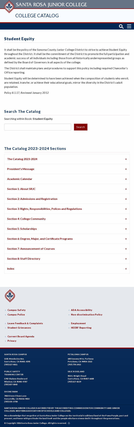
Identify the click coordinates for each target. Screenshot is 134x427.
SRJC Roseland (76, 371)
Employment (78, 323)
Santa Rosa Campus (15, 354)
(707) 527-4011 (10, 364)
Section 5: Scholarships (22, 228)
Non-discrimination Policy (86, 314)
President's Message (20, 168)
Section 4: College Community (26, 218)
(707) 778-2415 (74, 364)
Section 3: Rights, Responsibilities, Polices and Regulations (44, 208)
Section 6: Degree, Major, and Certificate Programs (40, 238)
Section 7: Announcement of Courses (31, 248)
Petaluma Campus (78, 354)
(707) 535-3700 (10, 401)
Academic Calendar (19, 178)
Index (10, 268)
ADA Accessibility (81, 310)
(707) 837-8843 (10, 384)
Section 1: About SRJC (21, 188)
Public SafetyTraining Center (13, 373)
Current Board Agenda (21, 336)
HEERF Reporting (81, 327)
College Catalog (37, 15)
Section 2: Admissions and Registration (32, 198)
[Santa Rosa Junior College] (46, 4)
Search (80, 127)
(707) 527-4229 (74, 381)
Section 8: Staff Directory (23, 258)
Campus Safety (17, 310)
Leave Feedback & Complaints (25, 323)
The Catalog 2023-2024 (22, 159)
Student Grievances (19, 327)
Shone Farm (11, 391)
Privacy (12, 340)
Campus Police (16, 314)
